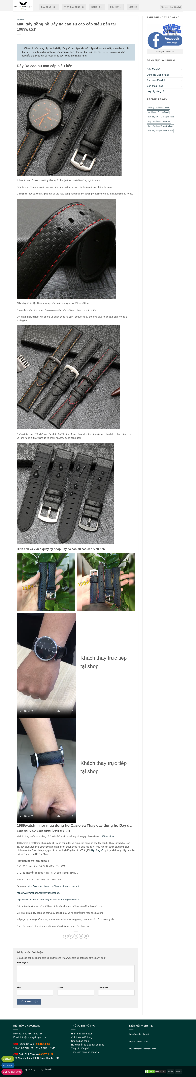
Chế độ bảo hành (80, 1041)
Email (61, 987)
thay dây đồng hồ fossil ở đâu (160, 131)
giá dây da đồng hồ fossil (158, 112)
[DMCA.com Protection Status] (155, 1071)
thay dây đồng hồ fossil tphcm (160, 126)
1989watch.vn (107, 836)
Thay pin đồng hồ (80, 1048)
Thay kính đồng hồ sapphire (85, 1052)
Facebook (8, 1065)
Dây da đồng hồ (31, 1069)
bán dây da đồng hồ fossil (158, 107)
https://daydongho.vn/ (139, 1034)
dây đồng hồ (97, 850)
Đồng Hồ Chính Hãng (158, 75)
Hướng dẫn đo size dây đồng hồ (87, 1045)
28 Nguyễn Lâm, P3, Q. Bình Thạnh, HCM (37, 1058)
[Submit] (179, 7)
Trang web (103, 987)
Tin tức (20, 20)
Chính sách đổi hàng (81, 1037)
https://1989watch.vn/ (139, 1041)
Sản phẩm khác (155, 86)
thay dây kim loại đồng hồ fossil (161, 117)
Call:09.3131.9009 (12, 1072)
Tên (19, 987)
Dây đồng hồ (48, 7)
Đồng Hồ (95, 7)
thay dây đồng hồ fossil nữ (159, 121)
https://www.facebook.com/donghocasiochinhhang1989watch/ (48, 899)
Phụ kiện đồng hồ (156, 80)
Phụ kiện (114, 7)
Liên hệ (133, 7)
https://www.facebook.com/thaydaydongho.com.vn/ (53, 886)
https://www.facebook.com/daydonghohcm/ (38, 893)
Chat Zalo (8, 1059)
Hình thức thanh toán (82, 1033)
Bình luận (22, 962)
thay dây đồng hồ (74, 7)
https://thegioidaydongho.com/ (143, 1049)
